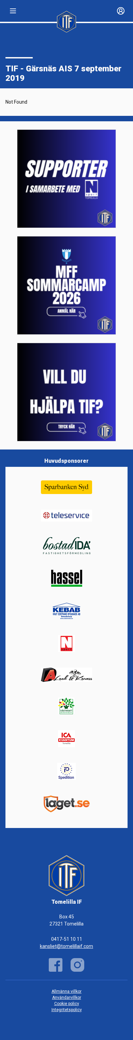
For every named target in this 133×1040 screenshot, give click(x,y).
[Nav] (13, 11)
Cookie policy (66, 1003)
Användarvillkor (66, 997)
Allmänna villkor (66, 991)
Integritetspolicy (66, 1009)
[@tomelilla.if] (77, 965)
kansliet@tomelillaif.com (66, 946)
